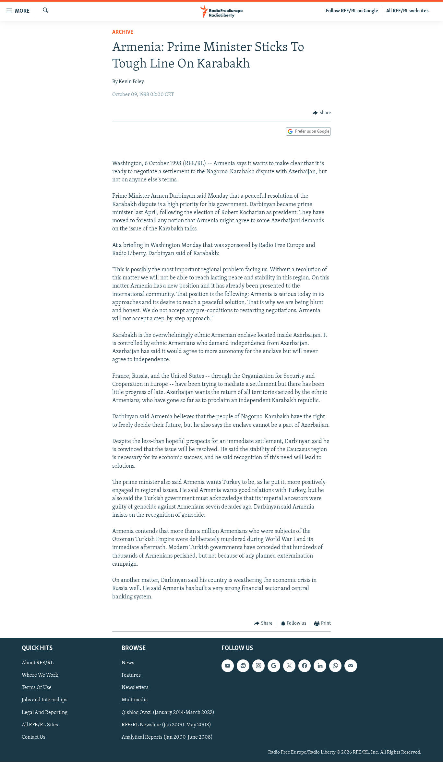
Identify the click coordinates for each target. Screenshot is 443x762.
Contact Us (33, 737)
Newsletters (135, 688)
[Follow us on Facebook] (304, 666)
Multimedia (135, 700)
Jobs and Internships (44, 700)
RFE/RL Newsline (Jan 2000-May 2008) (166, 725)
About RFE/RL (38, 663)
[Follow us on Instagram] (258, 666)
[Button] (322, 113)
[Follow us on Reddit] (243, 666)
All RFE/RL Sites (40, 725)
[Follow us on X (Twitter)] (289, 666)
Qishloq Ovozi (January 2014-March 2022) (168, 712)
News (128, 663)
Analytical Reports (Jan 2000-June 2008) (167, 737)
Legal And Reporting (44, 712)
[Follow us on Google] (274, 666)
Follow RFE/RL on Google (352, 11)
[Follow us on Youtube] (228, 666)
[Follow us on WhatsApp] (335, 666)
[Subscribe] (350, 666)
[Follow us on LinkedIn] (320, 666)
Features (131, 675)
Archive (122, 32)
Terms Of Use (37, 688)
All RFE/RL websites (407, 11)
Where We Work (40, 675)
